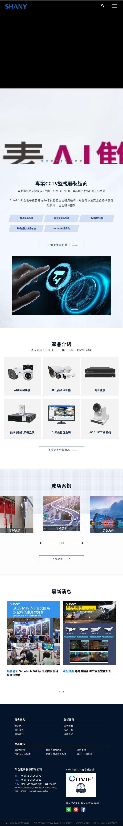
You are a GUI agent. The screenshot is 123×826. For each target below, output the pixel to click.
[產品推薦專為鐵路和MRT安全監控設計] (89, 633)
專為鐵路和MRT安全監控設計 (87, 671)
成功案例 (68, 726)
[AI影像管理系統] (61, 413)
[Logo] (16, 6)
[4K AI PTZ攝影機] (100, 413)
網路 (20, 750)
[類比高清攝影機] (61, 371)
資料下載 (68, 734)
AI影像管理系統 (23, 754)
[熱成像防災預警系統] (22, 413)
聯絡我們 (19, 734)
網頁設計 (25, 823)
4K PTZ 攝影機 (85, 754)
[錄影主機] (100, 371)
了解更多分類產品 (59, 449)
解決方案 (68, 730)
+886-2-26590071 (31, 776)
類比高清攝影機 (54, 750)
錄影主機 (81, 750)
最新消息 (19, 726)
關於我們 (19, 730)
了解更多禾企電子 (59, 245)
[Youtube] (77, 809)
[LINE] (70, 809)
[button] (102, 6)
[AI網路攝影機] (22, 371)
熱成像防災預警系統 (56, 754)
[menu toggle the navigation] (113, 6)
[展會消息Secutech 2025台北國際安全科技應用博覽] (33, 633)
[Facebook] (84, 809)
